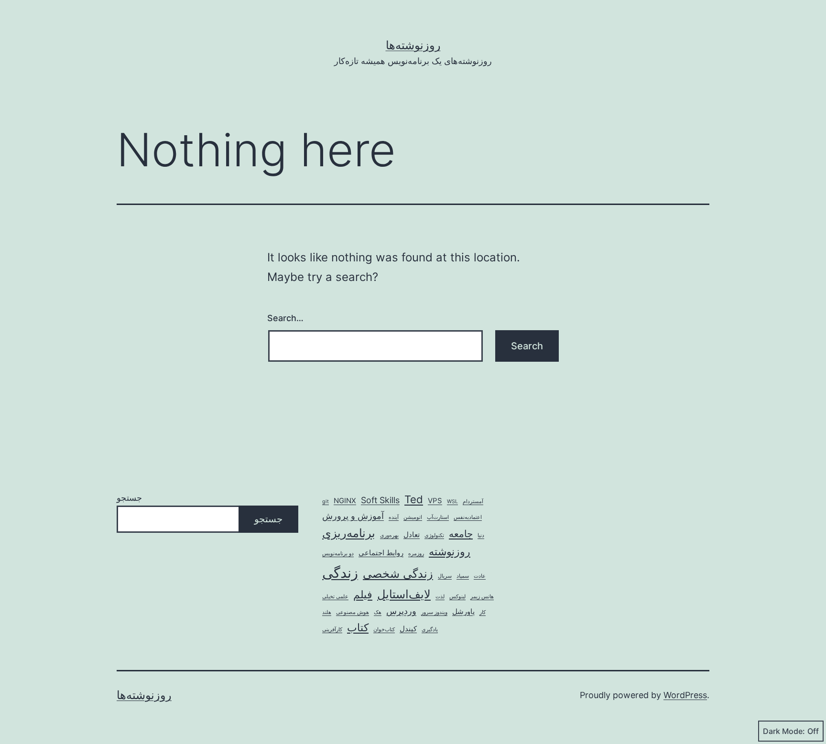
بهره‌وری (389, 535)
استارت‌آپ (438, 517)
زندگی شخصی (398, 574)
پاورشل (463, 611)
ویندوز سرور (434, 612)
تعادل (411, 534)
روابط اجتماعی (381, 552)
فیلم (362, 594)
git (325, 501)
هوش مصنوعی (352, 612)
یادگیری (430, 629)
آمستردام (473, 501)
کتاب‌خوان (384, 629)
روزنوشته (449, 551)
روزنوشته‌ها (413, 45)
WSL (452, 501)
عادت (480, 576)
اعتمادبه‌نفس (468, 517)
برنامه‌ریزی (348, 533)
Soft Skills (380, 500)
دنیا (481, 535)
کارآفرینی (332, 629)
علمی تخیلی (335, 596)
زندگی (340, 572)
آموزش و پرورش (353, 516)
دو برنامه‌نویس (338, 553)
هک (377, 612)
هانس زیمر (482, 596)
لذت (440, 596)
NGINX (345, 500)
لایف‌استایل (404, 594)
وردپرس (401, 611)
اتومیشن (412, 517)
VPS (435, 500)
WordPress (685, 695)
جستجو (129, 498)
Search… (285, 318)
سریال (445, 576)
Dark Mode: (784, 731)
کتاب (358, 627)
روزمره (416, 553)
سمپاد (462, 576)
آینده (394, 517)
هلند (326, 612)
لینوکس (457, 596)
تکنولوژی (434, 535)
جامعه (461, 533)
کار (482, 612)
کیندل (408, 628)
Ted (413, 499)
